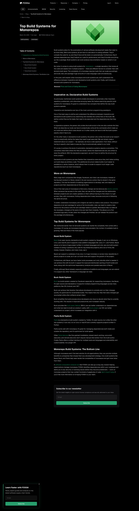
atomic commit (112, 189)
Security (52, 9)
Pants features (63, 335)
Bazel (56, 240)
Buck (55, 281)
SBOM (44, 9)
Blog (27, 14)
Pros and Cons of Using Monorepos (74, 87)
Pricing (85, 3)
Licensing (62, 9)
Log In (109, 3)
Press (83, 9)
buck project (94, 308)
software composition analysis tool (67, 365)
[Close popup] (39, 484)
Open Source (73, 9)
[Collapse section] (20, 62)
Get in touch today (108, 372)
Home (21, 14)
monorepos (89, 66)
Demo (116, 3)
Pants (56, 320)
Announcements (33, 9)
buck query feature (73, 305)
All (23, 9)
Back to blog (26, 17)
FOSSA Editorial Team (47, 35)
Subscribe (21, 504)
